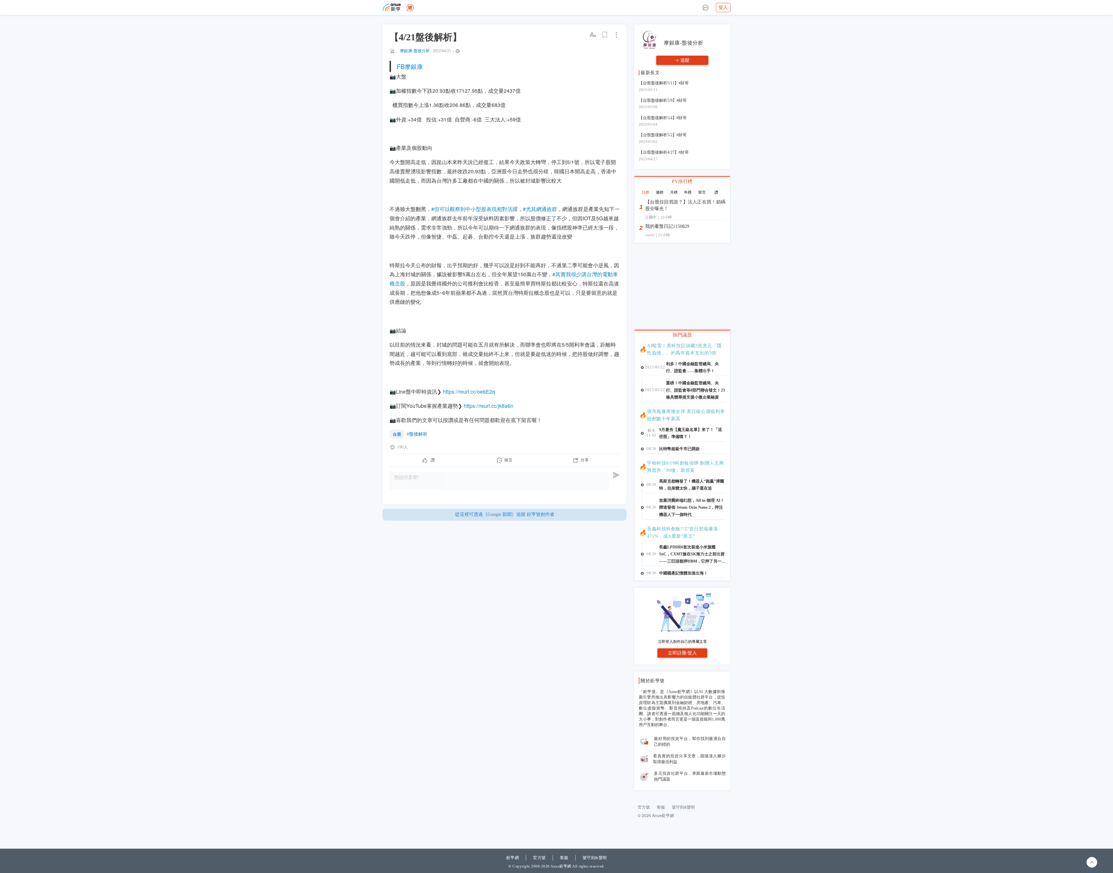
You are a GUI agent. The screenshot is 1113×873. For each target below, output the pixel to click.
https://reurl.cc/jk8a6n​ (488, 405)
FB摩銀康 (410, 66)
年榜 (688, 192)
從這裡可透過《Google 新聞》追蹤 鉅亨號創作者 (504, 514)
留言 (702, 192)
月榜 (674, 192)
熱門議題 (682, 334)
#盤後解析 (417, 434)
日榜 (645, 192)
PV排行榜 (682, 181)
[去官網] (392, 7)
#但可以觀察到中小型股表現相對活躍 (474, 208)
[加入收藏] (605, 34)
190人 (402, 447)
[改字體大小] (593, 34)
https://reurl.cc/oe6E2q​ (469, 391)
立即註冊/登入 (682, 652)
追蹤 (685, 60)
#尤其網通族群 (540, 208)
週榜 (659, 192)
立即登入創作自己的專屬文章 (682, 641)
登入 (723, 7)
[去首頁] (410, 7)
